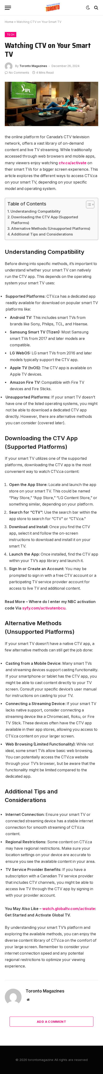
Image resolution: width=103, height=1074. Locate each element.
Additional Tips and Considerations (42, 234)
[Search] (95, 7)
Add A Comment (51, 1021)
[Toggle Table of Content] (87, 204)
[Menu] (8, 7)
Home (9, 22)
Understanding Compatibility (36, 211)
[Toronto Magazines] (51, 7)
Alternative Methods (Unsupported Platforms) (50, 228)
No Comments (19, 72)
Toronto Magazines (33, 66)
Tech (10, 34)
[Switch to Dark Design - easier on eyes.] (88, 7)
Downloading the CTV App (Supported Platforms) (44, 220)
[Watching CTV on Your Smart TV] (51, 104)
